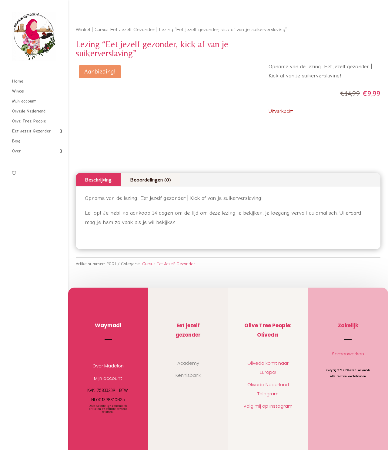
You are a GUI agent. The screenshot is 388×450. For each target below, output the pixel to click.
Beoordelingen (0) (150, 179)
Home (17, 81)
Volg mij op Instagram (268, 406)
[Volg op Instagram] (102, 351)
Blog (16, 141)
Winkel (18, 91)
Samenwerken (348, 354)
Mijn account (24, 101)
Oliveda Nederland (28, 111)
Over (16, 151)
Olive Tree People (29, 121)
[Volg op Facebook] (114, 351)
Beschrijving (98, 179)
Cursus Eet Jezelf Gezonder (125, 29)
